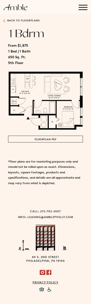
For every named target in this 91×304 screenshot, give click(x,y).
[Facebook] (48, 271)
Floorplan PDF (45, 139)
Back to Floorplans (23, 20)
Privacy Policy (45, 282)
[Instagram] (42, 271)
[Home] (16, 7)
